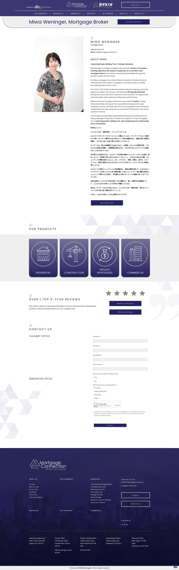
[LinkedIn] (127, 524)
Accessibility (32, 492)
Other (96, 398)
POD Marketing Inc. (85, 568)
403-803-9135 (99, 50)
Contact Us (139, 14)
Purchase (97, 388)
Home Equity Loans (96, 492)
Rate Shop (98, 395)
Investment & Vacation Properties (101, 500)
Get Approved (107, 14)
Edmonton (135, 504)
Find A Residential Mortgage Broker (101, 484)
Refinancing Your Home (98, 489)
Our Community (40, 14)
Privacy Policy (33, 495)
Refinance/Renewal (100, 391)
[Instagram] (124, 524)
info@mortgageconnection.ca (135, 482)
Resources (91, 14)
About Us (123, 14)
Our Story (32, 484)
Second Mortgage (96, 497)
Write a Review (125, 312)
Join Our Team (33, 489)
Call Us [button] (135, 5)
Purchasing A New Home (98, 487)
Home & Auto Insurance (98, 502)
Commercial (75, 14)
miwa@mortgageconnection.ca (106, 52)
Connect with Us (133, 22)
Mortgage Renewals (97, 495)
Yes (96, 377)
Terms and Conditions (35, 497)
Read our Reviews (125, 303)
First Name (97, 336)
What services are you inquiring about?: (105, 385)
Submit (110, 425)
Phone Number (98, 364)
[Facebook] (122, 524)
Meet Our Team (34, 487)
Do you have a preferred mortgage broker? (105, 374)
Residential (58, 14)
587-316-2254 (131, 479)
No (95, 381)
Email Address (98, 355)
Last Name (97, 346)
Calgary (135, 495)
